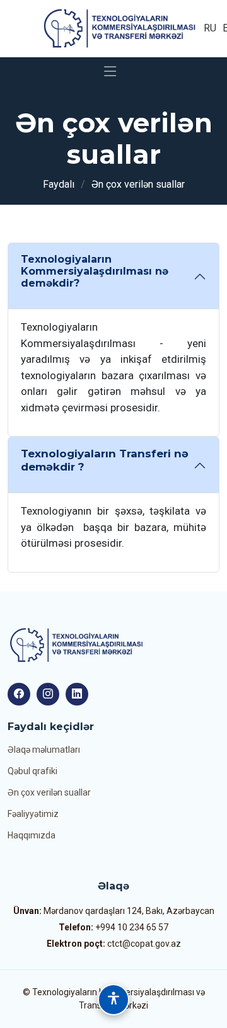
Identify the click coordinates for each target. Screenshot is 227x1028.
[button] (113, 999)
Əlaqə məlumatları (44, 749)
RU (210, 28)
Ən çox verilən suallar (49, 792)
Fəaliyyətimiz (33, 813)
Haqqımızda (31, 835)
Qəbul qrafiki (32, 771)
